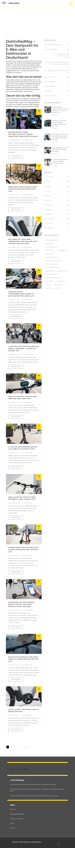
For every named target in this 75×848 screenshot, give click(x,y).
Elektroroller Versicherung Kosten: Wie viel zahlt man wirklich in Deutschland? (21, 604)
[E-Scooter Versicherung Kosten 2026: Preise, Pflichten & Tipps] (47, 162)
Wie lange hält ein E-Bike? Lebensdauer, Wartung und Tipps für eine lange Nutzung (22, 241)
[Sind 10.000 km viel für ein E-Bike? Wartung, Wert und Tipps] (47, 150)
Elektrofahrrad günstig (52, 44)
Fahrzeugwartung (50, 95)
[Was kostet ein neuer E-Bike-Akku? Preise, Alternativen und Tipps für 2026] (47, 123)
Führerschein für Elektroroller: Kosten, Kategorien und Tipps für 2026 (23, 549)
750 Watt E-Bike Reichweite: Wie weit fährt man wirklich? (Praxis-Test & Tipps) (34, 795)
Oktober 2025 (49, 223)
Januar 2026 (48, 209)
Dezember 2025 (49, 214)
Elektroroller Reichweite (53, 277)
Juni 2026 (47, 186)
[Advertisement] (37, 20)
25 (26, 747)
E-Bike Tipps (57, 288)
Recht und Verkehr (50, 49)
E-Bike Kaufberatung (51, 247)
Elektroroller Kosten (52, 257)
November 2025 (49, 219)
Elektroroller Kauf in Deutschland (56, 70)
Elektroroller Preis (51, 274)
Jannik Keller (15, 140)
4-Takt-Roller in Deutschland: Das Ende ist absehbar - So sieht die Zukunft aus (23, 348)
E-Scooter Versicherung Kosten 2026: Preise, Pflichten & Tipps (60, 161)
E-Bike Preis (48, 288)
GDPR (12, 823)
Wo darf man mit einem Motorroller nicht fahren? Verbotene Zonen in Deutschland (23, 134)
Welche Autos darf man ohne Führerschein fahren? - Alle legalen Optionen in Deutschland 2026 (37, 790)
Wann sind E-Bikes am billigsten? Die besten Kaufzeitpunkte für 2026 (22, 189)
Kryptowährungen (50, 81)
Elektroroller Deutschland (53, 260)
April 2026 (47, 195)
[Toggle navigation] (71, 3)
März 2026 (47, 200)
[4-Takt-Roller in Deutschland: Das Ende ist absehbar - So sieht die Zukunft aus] (47, 109)
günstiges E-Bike (50, 250)
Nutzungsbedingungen (17, 814)
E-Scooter (48, 284)
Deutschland (58, 284)
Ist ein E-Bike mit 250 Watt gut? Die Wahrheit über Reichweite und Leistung (33, 784)
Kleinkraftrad (49, 253)
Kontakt (12, 828)
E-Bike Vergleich (50, 271)
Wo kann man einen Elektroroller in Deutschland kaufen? (57, 63)
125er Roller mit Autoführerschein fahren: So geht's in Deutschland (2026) (21, 294)
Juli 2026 (47, 181)
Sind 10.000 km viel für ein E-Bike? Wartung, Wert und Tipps (60, 149)
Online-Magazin (49, 86)
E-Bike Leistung (62, 271)
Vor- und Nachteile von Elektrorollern (61, 55)
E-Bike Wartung (62, 250)
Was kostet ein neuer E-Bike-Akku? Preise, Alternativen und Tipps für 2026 (23, 659)
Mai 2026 (47, 191)
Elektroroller (49, 243)
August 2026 (48, 177)
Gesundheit (48, 91)
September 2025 (49, 228)
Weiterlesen (15, 157)
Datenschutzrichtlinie (16, 818)
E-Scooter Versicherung (52, 267)
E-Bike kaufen (49, 281)
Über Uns (13, 809)
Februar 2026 (48, 205)
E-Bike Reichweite (61, 281)
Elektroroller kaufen (51, 264)
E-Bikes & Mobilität (50, 77)
